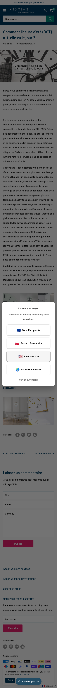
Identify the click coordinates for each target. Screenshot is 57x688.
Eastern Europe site (28, 343)
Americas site (28, 356)
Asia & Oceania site (28, 369)
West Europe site (28, 330)
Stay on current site (28, 379)
